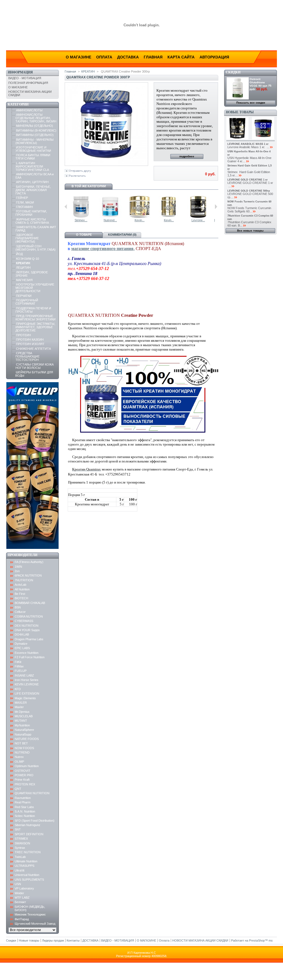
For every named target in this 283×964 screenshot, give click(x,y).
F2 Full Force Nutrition (29, 657)
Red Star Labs (24, 807)
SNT (18, 829)
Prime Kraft (22, 779)
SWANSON (22, 843)
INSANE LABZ (24, 675)
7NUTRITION (24, 580)
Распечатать (77, 175)
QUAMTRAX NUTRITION (32, 793)
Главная (153, 57)
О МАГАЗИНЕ (18, 87)
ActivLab (20, 584)
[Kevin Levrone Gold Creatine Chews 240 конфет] (169, 216)
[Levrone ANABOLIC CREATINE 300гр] (198, 216)
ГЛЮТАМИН (24, 207)
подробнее (186, 156)
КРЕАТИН (23, 263)
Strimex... (81, 220)
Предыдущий (66, 206)
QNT (18, 788)
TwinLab (20, 856)
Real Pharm (22, 802)
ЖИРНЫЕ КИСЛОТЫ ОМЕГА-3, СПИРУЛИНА (32, 221)
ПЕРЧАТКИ (24, 295)
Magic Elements (25, 698)
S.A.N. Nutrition (25, 811)
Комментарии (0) (122, 234)
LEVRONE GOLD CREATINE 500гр (248, 190)
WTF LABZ (22, 897)
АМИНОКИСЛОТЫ (29, 110)
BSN (18, 607)
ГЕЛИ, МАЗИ (25, 202)
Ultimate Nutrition (26, 861)
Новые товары (240, 112)
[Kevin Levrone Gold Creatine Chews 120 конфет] (140, 216)
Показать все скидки (250, 102)
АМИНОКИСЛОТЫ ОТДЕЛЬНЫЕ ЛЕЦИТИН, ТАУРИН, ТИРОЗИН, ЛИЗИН (35, 118)
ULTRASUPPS (24, 865)
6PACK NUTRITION (28, 575)
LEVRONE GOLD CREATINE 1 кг (247, 179)
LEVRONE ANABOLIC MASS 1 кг (248, 144)
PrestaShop (257, 940)
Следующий (216, 206)
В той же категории (89, 186)
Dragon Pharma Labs (29, 639)
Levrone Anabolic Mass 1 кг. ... (248, 147)
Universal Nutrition (27, 874)
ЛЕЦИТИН (23, 267)
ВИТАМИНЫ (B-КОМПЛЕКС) (36, 130)
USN (18, 884)
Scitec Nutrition (25, 816)
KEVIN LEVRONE (27, 684)
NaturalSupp (23, 734)
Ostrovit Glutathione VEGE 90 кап (258, 82)
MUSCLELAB (24, 716)
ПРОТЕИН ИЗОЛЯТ (30, 344)
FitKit (18, 662)
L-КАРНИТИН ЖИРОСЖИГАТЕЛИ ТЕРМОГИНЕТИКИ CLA (32, 166)
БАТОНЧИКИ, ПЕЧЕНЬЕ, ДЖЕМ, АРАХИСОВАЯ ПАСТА (33, 190)
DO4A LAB (22, 634)
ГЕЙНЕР (22, 197)
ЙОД (19, 254)
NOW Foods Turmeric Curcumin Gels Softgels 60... (249, 209)
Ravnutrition (23, 798)
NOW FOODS (24, 748)
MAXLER (21, 702)
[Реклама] (32, 547)
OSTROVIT (22, 770)
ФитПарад (22, 919)
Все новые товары (250, 230)
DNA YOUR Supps (27, 630)
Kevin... (140, 220)
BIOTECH (21, 598)
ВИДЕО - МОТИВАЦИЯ (24, 78)
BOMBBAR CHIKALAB (30, 603)
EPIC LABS (22, 648)
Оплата (104, 57)
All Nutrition (22, 589)
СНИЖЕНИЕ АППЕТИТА (33, 348)
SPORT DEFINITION (29, 834)
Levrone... (198, 220)
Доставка (128, 57)
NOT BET (21, 743)
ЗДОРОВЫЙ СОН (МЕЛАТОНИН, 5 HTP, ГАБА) (35, 248)
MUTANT (21, 720)
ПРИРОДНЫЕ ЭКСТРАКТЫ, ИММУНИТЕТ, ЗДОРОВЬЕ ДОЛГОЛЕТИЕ (35, 327)
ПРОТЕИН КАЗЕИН (30, 339)
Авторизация (214, 57)
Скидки (233, 72)
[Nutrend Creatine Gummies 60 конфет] (110, 216)
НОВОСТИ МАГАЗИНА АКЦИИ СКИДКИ (200, 940)
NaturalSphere (24, 729)
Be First (20, 593)
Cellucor (20, 611)
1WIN (18, 566)
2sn (17, 571)
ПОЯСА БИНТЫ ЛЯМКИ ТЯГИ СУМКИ (32, 156)
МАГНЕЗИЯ (24, 280)
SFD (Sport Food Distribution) (34, 820)
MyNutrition (22, 725)
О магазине (78, 57)
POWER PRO (24, 775)
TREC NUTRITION (28, 852)
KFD (18, 689)
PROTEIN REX (25, 784)
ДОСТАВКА (90, 940)
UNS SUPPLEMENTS (29, 879)
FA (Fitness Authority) (29, 562)
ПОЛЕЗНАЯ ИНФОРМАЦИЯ (28, 82)
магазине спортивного (94, 248)
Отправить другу (80, 170)
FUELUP (21, 670)
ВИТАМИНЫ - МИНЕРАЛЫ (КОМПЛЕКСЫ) (34, 141)
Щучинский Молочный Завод (35, 923)
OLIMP (19, 761)
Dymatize (21, 643)
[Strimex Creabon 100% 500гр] (81, 216)
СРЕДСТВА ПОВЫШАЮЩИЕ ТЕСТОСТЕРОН (27, 356)
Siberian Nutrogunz (27, 825)
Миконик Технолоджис (30, 914)
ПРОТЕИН (23, 335)
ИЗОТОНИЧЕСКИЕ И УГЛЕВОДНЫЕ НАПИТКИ (33, 149)
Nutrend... (110, 220)
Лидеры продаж (53, 940)
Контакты (73, 940)
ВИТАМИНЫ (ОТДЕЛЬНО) (35, 135)
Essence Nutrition (26, 652)
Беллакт (20, 902)
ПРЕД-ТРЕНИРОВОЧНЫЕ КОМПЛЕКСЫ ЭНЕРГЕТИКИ (35, 317)
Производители (22, 555)
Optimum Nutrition (27, 766)
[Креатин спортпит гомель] (144, 432)
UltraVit (19, 870)
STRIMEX (21, 838)
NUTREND (22, 752)
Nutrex (19, 757)
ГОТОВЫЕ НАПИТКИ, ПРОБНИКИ (31, 213)
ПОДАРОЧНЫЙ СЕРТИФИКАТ (26, 302)
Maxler (19, 707)
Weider (19, 893)
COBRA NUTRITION (29, 616)
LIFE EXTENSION (27, 693)
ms (271, 940)
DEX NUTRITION (26, 625)
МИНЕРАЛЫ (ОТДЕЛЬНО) (34, 125)
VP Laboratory (24, 888)
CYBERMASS (24, 621)
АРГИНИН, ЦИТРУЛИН (32, 182)
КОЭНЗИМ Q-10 (27, 258)
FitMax (19, 666)
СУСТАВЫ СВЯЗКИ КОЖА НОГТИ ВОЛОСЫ (34, 366)
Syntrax (20, 847)
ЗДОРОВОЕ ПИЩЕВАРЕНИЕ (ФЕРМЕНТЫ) (27, 238)
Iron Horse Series (26, 680)
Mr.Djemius (22, 711)
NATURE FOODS (27, 739)
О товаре (84, 234)
